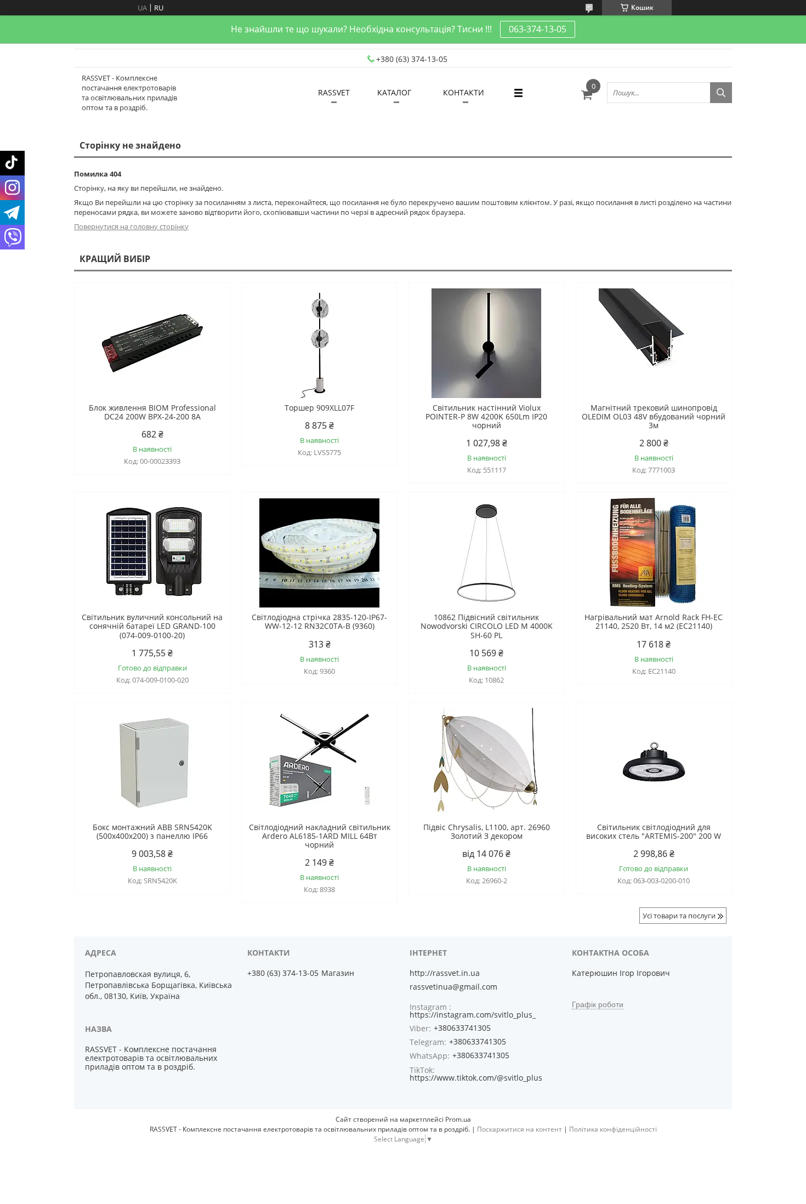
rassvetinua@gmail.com (453, 986)
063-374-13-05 (537, 29)
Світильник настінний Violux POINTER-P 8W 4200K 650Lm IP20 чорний (486, 417)
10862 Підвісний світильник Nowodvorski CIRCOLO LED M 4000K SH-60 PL (487, 626)
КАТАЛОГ (394, 92)
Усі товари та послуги (679, 916)
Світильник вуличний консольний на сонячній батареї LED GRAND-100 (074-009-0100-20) (152, 626)
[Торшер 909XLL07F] (319, 343)
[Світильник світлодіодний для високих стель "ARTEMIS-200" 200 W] (654, 762)
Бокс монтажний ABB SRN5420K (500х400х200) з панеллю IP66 (152, 831)
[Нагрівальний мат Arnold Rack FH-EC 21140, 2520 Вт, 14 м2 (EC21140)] (654, 552)
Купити (210, 310)
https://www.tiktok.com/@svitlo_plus (476, 1077)
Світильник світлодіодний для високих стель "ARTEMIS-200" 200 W (653, 831)
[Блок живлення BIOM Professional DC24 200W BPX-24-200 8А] (152, 343)
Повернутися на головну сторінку (131, 226)
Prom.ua (458, 1119)
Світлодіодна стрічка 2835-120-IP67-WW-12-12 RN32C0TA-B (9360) (319, 622)
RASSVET (334, 92)
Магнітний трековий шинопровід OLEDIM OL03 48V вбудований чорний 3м (653, 417)
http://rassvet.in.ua (445, 973)
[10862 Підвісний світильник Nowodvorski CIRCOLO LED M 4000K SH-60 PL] (487, 552)
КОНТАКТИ (463, 92)
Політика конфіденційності (613, 1129)
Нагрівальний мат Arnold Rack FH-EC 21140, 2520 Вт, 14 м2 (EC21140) (653, 622)
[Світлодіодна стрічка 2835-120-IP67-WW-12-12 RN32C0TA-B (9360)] (319, 552)
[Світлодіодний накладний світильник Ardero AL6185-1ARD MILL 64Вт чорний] (319, 762)
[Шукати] (721, 92)
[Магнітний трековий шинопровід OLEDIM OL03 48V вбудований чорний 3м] (654, 343)
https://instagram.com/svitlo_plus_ (473, 1014)
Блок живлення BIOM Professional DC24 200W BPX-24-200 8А (152, 412)
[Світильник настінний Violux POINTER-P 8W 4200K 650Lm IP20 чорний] (487, 343)
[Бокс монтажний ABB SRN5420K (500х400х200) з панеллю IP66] (152, 762)
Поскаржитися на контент (519, 1129)
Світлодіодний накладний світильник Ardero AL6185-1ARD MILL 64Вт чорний (319, 836)
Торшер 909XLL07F (319, 408)
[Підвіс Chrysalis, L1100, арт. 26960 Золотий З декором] (487, 762)
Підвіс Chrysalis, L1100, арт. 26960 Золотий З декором (486, 831)
